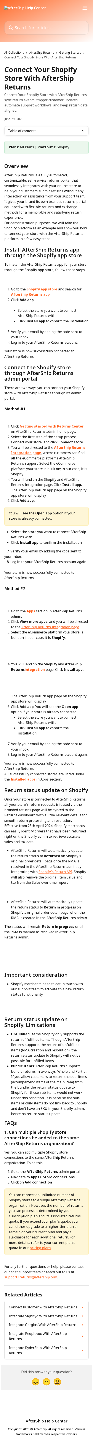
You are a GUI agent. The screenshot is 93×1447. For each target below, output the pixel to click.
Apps (31, 611)
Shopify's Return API (55, 871)
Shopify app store (42, 289)
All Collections (14, 52)
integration (35, 669)
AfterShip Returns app (30, 294)
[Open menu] (85, 7)
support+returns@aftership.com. (31, 1277)
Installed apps (23, 779)
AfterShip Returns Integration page (50, 627)
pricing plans (40, 1247)
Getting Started (70, 52)
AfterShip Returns (41, 52)
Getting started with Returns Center (51, 426)
